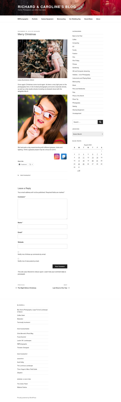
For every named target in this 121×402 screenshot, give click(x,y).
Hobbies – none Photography (81, 75)
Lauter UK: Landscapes (24, 340)
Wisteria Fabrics (22, 387)
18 (83, 161)
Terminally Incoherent (23, 322)
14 (97, 157)
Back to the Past (77, 36)
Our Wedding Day (75, 19)
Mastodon (20, 319)
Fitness (75, 64)
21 (97, 161)
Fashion (75, 53)
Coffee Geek (21, 315)
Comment (22, 197)
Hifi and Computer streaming (81, 71)
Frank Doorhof (21, 337)
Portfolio (35, 19)
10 (79, 157)
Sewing (75, 106)
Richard (37, 31)
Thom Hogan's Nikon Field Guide (27, 369)
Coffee (74, 39)
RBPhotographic (23, 19)
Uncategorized (77, 113)
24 (79, 164)
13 (92, 157)
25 (83, 164)
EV (73, 46)
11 (83, 157)
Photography (25, 175)
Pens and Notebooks (79, 89)
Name (20, 222)
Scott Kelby (20, 362)
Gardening (76, 68)
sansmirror (20, 358)
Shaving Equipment (78, 110)
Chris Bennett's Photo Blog (25, 333)
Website (21, 242)
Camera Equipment (47, 19)
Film (74, 57)
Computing (76, 43)
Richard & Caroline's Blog (47, 6)
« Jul (78, 170)
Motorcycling (61, 19)
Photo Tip (75, 99)
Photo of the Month (78, 96)
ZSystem (19, 373)
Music (74, 85)
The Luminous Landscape (25, 366)
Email (20, 232)
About (98, 19)
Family (74, 50)
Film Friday (76, 60)
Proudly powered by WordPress (26, 398)
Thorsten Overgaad (23, 347)
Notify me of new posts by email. (28, 261)
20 (92, 161)
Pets (74, 92)
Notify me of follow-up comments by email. (32, 254)
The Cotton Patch (22, 384)
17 (79, 161)
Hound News (88, 19)
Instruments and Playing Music (82, 78)
